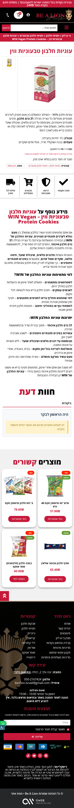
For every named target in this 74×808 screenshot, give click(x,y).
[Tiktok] (28, 755)
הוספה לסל (19, 579)
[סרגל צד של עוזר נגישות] (2, 727)
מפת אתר (16, 794)
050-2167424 (32, 679)
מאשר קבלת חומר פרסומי (50, 729)
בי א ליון (66, 35)
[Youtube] (34, 755)
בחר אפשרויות (55, 519)
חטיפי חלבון (52, 35)
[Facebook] (45, 755)
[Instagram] (40, 755)
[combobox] (34, 27)
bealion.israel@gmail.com (32, 683)
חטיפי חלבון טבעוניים (31, 35)
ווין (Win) (12, 165)
